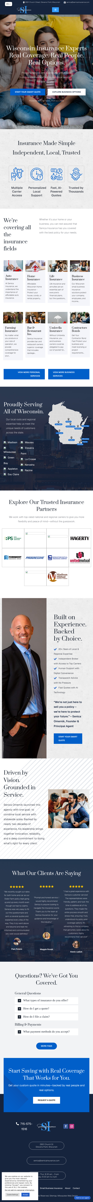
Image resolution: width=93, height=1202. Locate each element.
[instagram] (71, 1126)
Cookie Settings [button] (12, 1195)
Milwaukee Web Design (68, 1195)
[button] (46, 1000)
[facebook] (65, 1126)
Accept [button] (25, 1195)
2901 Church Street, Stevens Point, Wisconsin (42, 2)
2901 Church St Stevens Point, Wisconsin (46, 1145)
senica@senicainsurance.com (77, 2)
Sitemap (53, 1195)
